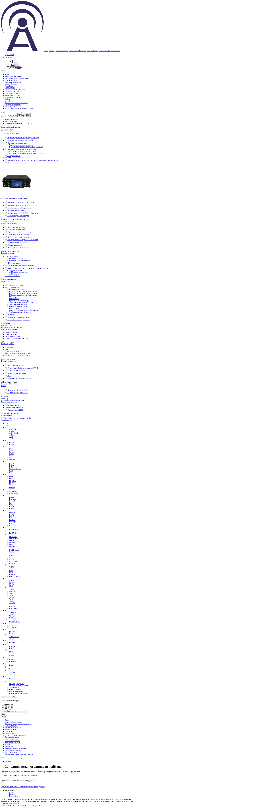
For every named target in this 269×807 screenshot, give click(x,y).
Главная (8, 761)
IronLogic (12, 522)
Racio (11, 571)
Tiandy (11, 593)
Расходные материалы (13, 105)
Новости (90, 51)
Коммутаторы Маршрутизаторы (16, 338)
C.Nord (11, 448)
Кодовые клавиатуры (12, 351)
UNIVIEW (13, 608)
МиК (11, 652)
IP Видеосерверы (13, 263)
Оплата (51, 51)
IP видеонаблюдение (12, 257)
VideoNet (12, 612)
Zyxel (11, 633)
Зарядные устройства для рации (19, 234)
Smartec (12, 582)
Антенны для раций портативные (19, 208)
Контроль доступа (11, 93)
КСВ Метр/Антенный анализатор (19, 237)
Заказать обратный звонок (10, 127)
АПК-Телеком (14, 637)
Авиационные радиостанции (15, 158)
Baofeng (12, 442)
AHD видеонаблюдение (13, 270)
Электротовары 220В (15, 410)
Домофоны (9, 86)
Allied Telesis (13, 433)
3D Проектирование (112, 51)
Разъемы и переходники (14, 407)
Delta (11, 467)
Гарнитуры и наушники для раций (19, 232)
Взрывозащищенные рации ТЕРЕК (20, 140)
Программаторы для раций (17, 242)
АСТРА (12, 639)
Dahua (11, 465)
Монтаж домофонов (16, 684)
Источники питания (12, 95)
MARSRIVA (13, 539)
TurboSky (12, 603)
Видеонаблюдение (11, 84)
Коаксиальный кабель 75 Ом (17, 393)
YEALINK (13, 625)
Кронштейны (14, 308)
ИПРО (11, 648)
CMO (11, 457)
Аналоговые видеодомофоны (18, 317)
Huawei (12, 506)
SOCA (11, 584)
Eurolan (12, 480)
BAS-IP (12, 444)
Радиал (11, 665)
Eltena (11, 476)
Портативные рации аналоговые (21, 145)
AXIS (11, 439)
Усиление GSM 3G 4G (13, 97)
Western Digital (14, 622)
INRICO (12, 520)
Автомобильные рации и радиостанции (21, 149)
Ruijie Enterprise (14, 576)
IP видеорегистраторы (17, 258)
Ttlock (11, 601)
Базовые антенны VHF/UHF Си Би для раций (23, 213)
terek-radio (12, 591)
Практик (12, 659)
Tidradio (12, 595)
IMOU (11, 516)
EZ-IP (11, 484)
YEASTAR (13, 627)
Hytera (11, 508)
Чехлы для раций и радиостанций (19, 247)
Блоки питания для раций (16, 373)
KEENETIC (13, 529)
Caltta (11, 450)
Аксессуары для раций (13, 82)
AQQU (11, 435)
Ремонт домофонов (16, 691)
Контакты (64, 51)
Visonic (11, 614)
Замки (7, 349)
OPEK (11, 557)
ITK (10, 523)
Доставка (57, 51)
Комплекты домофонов (15, 285)
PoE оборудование (11, 334)
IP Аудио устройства (16, 289)
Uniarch (12, 606)
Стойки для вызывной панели (20, 312)
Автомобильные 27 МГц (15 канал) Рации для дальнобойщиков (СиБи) (33, 160)
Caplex (11, 452)
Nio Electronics (14, 550)
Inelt (10, 518)
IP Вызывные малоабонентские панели (23, 293)
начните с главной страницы (26, 775)
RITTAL (12, 574)
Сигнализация (10, 88)
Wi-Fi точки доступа (12, 336)
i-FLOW (12, 512)
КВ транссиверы (13, 156)
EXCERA (12, 482)
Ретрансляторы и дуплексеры (15, 89)
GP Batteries (13, 491)
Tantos (11, 589)
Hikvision (12, 499)
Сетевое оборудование (13, 91)
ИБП (9, 376)
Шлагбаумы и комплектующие (18, 355)
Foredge (12, 488)
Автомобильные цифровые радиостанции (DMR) (27, 153)
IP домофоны (12, 314)
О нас (46, 51)
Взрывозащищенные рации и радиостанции (23, 138)
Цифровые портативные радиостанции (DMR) (26, 147)
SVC (11, 586)
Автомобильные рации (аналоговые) (22, 151)
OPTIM (12, 559)
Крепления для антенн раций (18, 216)
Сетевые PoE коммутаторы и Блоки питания (25, 310)
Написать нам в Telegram (10, 803)
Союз (11, 669)
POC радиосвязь (11, 80)
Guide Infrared (14, 493)
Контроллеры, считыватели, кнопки (18, 353)
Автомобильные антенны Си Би (19, 205)
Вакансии (82, 51)
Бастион (12, 642)
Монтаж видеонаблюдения (18, 686)
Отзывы (102, 51)
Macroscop (13, 537)
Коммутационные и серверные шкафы (19, 108)
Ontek (11, 556)
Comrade (12, 459)
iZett (10, 525)
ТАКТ (11, 674)
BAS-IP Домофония (12, 287)
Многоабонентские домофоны (18, 320)
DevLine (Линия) (15, 469)
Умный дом (9, 101)
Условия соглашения (20, 787)
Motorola (12, 546)
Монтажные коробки (12, 405)
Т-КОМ (12, 673)
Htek (11, 505)
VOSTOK (12, 618)
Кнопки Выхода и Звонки (18, 306)
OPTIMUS (13, 561)
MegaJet (12, 542)
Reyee (11, 573)
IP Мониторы (14, 299)
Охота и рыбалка (11, 106)
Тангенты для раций (14, 245)
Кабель (7, 99)
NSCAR (12, 552)
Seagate (11, 580)
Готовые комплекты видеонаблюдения (21, 266)
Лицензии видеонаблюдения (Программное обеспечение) (28, 268)
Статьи (95, 51)
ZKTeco (12, 631)
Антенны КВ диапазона (16, 210)
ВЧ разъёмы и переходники (15, 229)
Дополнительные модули (18, 304)
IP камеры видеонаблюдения (19, 260)
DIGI (11, 471)
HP (10, 503)
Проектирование (15, 689)
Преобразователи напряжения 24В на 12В (22, 240)
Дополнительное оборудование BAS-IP (23, 302)
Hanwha (12, 497)
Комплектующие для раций (17, 163)
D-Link (11, 463)
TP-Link (12, 597)
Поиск (3, 714)
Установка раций (15, 687)
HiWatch (12, 501)
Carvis (11, 454)
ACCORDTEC (14, 429)
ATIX (11, 437)
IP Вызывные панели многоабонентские (23, 295)
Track (11, 599)
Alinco (11, 431)
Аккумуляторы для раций (16, 227)
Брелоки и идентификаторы (19, 301)
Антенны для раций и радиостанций (18, 78)
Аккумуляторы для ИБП (16, 365)
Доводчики (9, 347)
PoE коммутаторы (11, 333)
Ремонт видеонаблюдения (18, 693)
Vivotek (12, 616)
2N (10, 425)
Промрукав (13, 661)
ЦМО (11, 678)
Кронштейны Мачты (12, 276)
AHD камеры (14, 274)
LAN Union (13, 533)
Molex (11, 544)
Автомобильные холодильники (16, 103)
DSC (11, 472)
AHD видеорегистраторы (18, 272)
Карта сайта (13, 796)
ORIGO (12, 563)
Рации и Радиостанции (13, 76)
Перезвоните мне (20, 712)
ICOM (11, 514)
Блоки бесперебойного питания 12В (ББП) (22, 368)
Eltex (11, 478)
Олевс (11, 656)
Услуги (7, 682)
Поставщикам (74, 51)
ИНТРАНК (13, 646)
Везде (7, 74)
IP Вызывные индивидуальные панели (23, 291)
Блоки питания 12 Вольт (16, 370)
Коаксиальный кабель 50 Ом (17, 390)
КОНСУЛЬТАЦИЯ (7, 712)
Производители (6, 420)
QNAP (11, 567)
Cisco (11, 455)
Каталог (7, 131)
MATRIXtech (13, 540)
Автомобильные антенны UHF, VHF (20, 203)
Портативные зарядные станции (19, 378)
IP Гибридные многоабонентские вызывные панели (27, 297)
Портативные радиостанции (17, 143)
